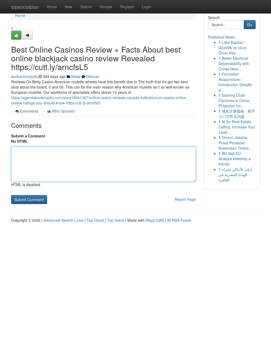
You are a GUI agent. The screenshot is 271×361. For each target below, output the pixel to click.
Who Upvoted (63, 111)
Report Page (185, 199)
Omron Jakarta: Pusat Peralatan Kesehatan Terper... (235, 143)
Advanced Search (58, 220)
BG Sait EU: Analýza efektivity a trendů (235, 158)
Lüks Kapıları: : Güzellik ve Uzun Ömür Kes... (233, 47)
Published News (221, 37)
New (68, 6)
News (75, 76)
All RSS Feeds (179, 220)
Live (79, 220)
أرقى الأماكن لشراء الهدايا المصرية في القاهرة (235, 174)
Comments (28, 111)
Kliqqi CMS (155, 220)
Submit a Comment (28, 135)
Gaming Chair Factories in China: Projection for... (234, 100)
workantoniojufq (24, 76)
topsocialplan (25, 6)
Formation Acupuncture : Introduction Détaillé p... (235, 81)
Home (52, 6)
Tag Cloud (95, 220)
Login (146, 6)
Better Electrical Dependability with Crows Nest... (234, 63)
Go (249, 24)
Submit (86, 6)
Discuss (92, 76)
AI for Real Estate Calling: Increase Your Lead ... (237, 127)
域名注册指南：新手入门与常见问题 (237, 113)
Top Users (115, 220)
